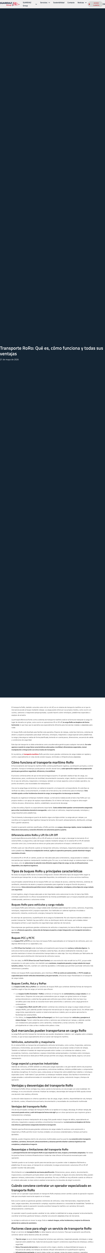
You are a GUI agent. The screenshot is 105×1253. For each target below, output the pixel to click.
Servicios (43, 2)
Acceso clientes (96, 4)
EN (104, 4)
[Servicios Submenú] (49, 3)
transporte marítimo (31, 754)
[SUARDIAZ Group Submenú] (36, 4)
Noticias (81, 2)
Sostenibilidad (58, 2)
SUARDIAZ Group (27, 4)
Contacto (71, 2)
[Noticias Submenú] (86, 3)
